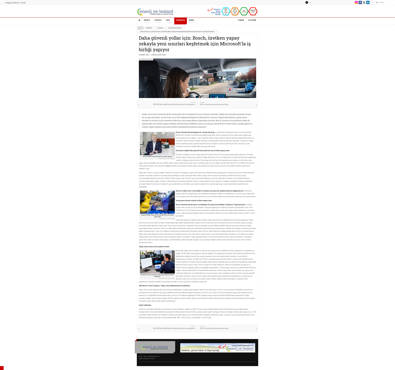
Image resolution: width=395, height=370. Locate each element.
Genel (192, 21)
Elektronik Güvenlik (174, 28)
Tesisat (158, 21)
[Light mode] (306, 2)
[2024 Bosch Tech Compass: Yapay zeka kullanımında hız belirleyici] (157, 262)
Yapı (169, 21)
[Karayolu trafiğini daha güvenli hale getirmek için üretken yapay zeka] (157, 202)
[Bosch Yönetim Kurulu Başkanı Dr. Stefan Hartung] (157, 143)
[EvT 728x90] (217, 348)
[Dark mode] (310, 2)
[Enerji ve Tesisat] (157, 12)
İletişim (252, 20)
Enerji (147, 21)
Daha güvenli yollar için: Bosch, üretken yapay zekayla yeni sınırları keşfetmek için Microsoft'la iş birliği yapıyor (195, 43)
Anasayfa (139, 21)
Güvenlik (180, 21)
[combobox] (384, 2)
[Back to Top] (2, 368)
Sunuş (241, 20)
